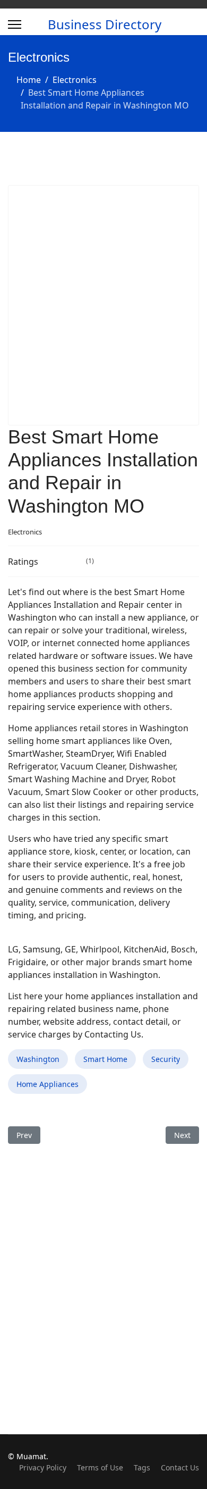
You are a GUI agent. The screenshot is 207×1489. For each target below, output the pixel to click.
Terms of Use (100, 1467)
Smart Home (105, 1059)
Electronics (25, 532)
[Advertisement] (103, 305)
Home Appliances (47, 1084)
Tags (142, 1467)
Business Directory (104, 24)
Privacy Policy (42, 1467)
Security (165, 1059)
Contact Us (180, 1467)
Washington (37, 1059)
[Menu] (14, 24)
